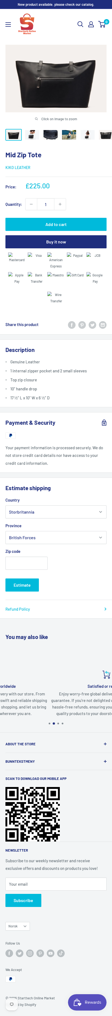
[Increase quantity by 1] (60, 204)
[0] (102, 24)
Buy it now (56, 241)
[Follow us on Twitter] (19, 953)
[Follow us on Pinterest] (40, 953)
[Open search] (80, 24)
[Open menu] (8, 24)
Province (13, 525)
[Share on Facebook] (72, 324)
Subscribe (23, 900)
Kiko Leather (17, 167)
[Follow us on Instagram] (30, 953)
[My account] (91, 24)
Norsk (13, 926)
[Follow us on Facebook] (9, 953)
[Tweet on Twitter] (92, 324)
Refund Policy (17, 609)
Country (12, 500)
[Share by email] (103, 324)
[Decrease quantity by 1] (31, 204)
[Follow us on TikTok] (61, 953)
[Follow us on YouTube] (50, 953)
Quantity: (13, 204)
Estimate (22, 584)
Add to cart (56, 224)
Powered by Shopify (20, 1004)
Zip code (12, 551)
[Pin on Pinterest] (82, 324)
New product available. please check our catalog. (56, 4)
